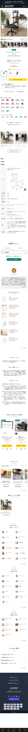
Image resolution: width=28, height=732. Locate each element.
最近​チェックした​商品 (14, 495)
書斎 (11, 465)
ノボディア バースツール (14, 314)
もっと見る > (24, 348)
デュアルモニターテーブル (7, 437)
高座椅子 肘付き (6, 482)
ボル (13, 297)
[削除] (11, 500)
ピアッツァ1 (13, 338)
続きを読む (24, 287)
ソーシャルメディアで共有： (7, 114)
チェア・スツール (16, 61)
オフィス (16, 465)
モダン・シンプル (23, 465)
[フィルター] (2, 252)
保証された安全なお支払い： (7, 97)
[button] (6, 486)
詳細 (13, 87)
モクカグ (9, 6)
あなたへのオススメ (14, 292)
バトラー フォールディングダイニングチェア (18, 482)
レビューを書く (14, 259)
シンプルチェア (13, 330)
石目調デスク (21, 437)
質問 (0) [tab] (20, 248)
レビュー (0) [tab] (7, 248)
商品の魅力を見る (14, 151)
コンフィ (16, 63)
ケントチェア (13, 322)
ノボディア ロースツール (14, 306)
